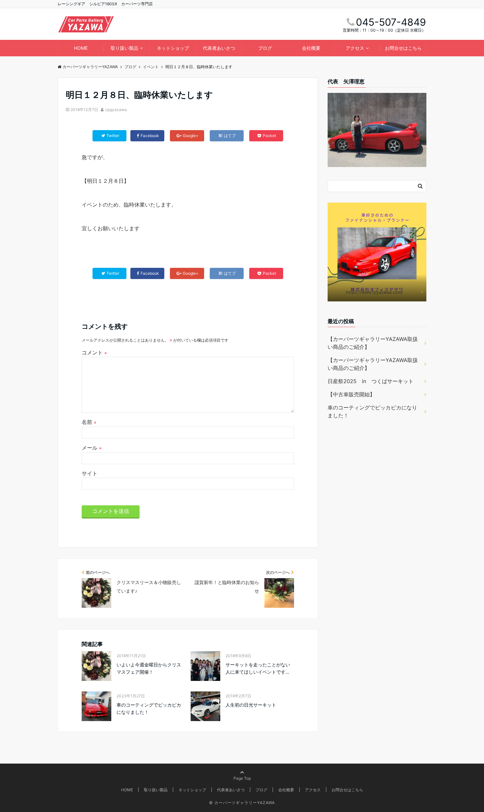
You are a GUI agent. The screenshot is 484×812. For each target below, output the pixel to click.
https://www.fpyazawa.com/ (374, 292)
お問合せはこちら (403, 48)
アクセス (355, 48)
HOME (81, 48)
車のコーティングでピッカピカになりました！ (149, 708)
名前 (89, 422)
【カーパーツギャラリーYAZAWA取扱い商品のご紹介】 (373, 343)
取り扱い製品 (124, 48)
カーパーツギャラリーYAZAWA (244, 802)
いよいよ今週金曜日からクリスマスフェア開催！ (149, 668)
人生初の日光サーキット (251, 705)
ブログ (265, 48)
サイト (89, 473)
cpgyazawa (116, 109)
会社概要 (311, 48)
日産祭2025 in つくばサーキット (371, 381)
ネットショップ (173, 48)
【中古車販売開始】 (351, 394)
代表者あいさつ (219, 48)
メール (92, 447)
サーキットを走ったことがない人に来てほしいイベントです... (258, 668)
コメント (94, 352)
